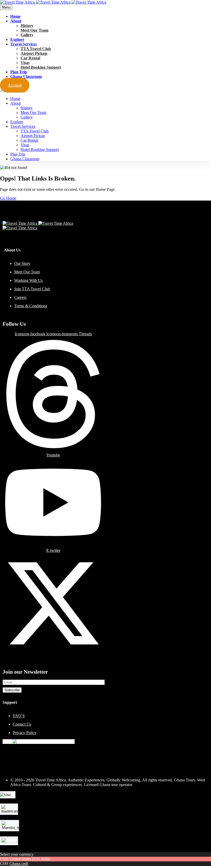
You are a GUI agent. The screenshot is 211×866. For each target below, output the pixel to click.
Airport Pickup (34, 53)
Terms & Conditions (30, 306)
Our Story (22, 263)
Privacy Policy (25, 732)
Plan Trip (18, 72)
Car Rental (30, 58)
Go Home (8, 198)
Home (15, 16)
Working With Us (28, 280)
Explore (17, 39)
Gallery (27, 35)
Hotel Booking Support (41, 67)
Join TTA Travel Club (32, 289)
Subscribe (12, 690)
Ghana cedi (19, 863)
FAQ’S (19, 716)
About (15, 21)
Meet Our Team (34, 30)
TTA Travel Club (36, 49)
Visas (25, 62)
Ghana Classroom (26, 76)
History (27, 25)
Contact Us (22, 724)
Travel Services (23, 44)
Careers (20, 297)
